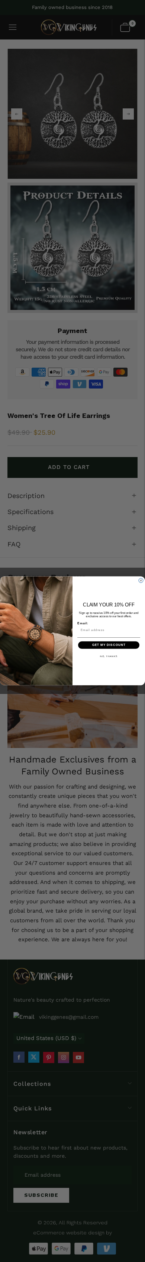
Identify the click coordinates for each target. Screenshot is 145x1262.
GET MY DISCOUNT (109, 645)
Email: (82, 623)
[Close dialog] (141, 580)
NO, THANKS (108, 656)
